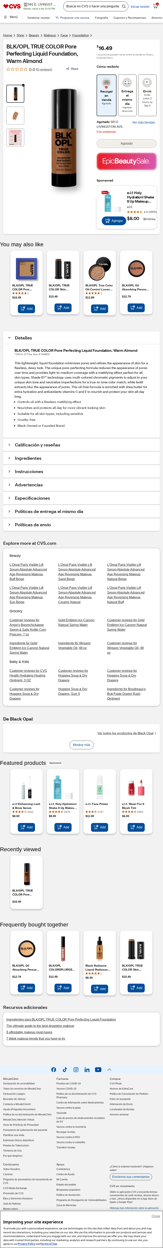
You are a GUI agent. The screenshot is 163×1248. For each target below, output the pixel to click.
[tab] (15, 94)
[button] (143, 122)
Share (74, 69)
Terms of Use (49, 1244)
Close (156, 1216)
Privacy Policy (26, 1244)
